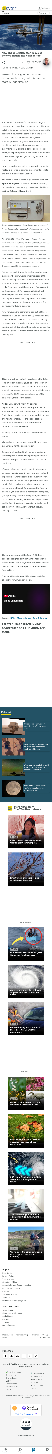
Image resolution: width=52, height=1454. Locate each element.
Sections (42, 13)
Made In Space (24, 618)
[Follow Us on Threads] (30, 1357)
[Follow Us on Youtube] (18, 1357)
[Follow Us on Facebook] (5, 1357)
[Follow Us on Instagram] (11, 1357)
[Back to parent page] (5, 11)
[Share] (3, 62)
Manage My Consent (11, 1288)
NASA (12, 618)
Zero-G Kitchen (40, 618)
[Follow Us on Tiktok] (24, 1357)
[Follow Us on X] (36, 1357)
